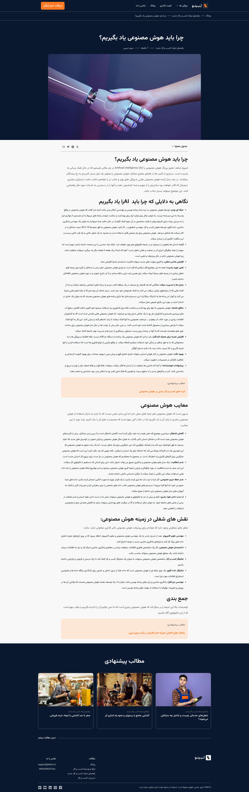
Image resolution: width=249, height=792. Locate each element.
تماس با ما (141, 6)
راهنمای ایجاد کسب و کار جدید (186, 16)
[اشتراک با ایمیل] (63, 147)
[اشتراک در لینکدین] (72, 147)
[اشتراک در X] (77, 147)
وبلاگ (152, 6)
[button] (60, 787)
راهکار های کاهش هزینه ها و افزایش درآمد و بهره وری (157, 633)
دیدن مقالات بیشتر (47, 738)
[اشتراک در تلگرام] (68, 147)
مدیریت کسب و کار (86, 778)
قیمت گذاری (165, 6)
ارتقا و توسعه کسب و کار (84, 769)
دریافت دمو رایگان (52, 6)
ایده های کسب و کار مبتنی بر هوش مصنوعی (162, 392)
